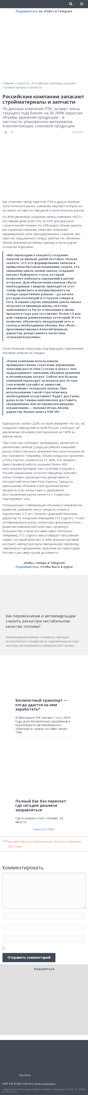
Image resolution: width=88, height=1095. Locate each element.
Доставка (13, 841)
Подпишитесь (27, 11)
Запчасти (26, 841)
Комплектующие (43, 841)
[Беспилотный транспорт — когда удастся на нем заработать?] (44, 677)
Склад (17, 846)
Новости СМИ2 (44, 829)
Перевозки (74, 841)
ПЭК (10, 846)
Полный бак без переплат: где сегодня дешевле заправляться (41, 805)
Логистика (60, 841)
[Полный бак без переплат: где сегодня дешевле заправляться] (44, 769)
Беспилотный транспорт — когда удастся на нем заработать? (41, 705)
